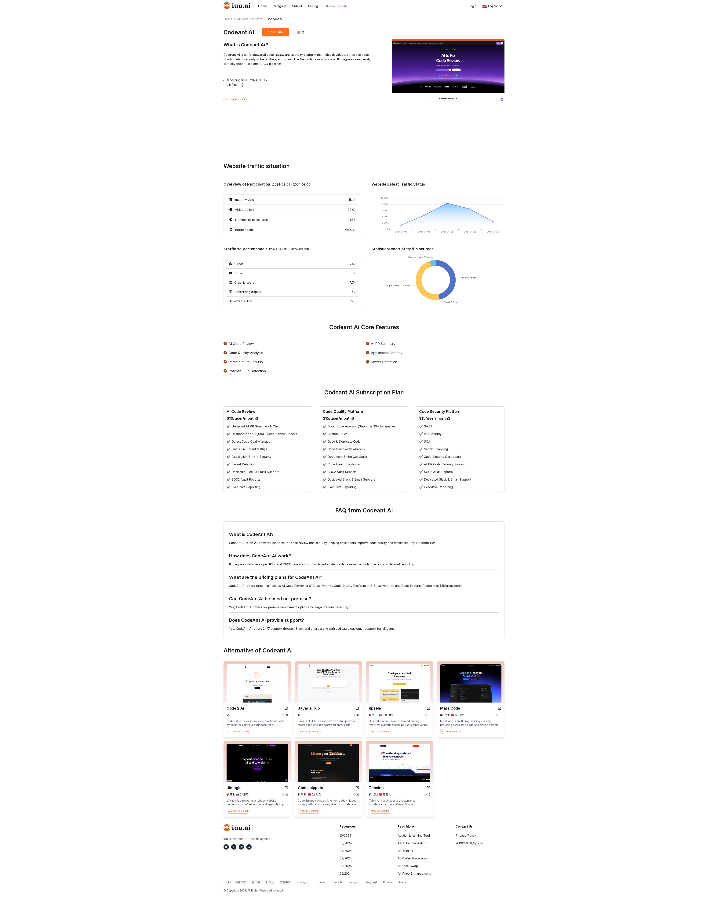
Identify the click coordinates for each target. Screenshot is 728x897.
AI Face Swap (408, 866)
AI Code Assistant (249, 19)
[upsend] (428, 708)
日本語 (270, 882)
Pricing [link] (313, 6)
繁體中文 (285, 882)
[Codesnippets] (357, 788)
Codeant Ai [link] (274, 19)
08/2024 (346, 851)
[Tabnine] (428, 788)
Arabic (403, 882)
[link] (238, 5)
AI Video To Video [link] (337, 6)
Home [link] (262, 6)
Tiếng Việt (370, 882)
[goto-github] (249, 847)
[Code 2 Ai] (286, 708)
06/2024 (346, 866)
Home (228, 19)
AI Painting (405, 851)
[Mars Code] (499, 708)
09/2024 (346, 843)
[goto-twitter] (226, 847)
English (492, 6)
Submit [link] (297, 6)
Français (353, 882)
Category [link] (279, 6)
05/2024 (346, 873)
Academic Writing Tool (414, 835)
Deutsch (337, 882)
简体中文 (240, 882)
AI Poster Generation (413, 858)
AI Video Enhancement (414, 873)
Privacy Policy (466, 835)
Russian (388, 882)
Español (321, 882)
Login (472, 6)
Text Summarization (412, 843)
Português (303, 882)
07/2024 (346, 858)
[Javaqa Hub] (357, 708)
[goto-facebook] (233, 847)
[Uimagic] (286, 788)
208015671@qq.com (470, 843)
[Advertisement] (337, 128)
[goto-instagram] (241, 847)
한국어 (256, 882)
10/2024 (345, 835)
